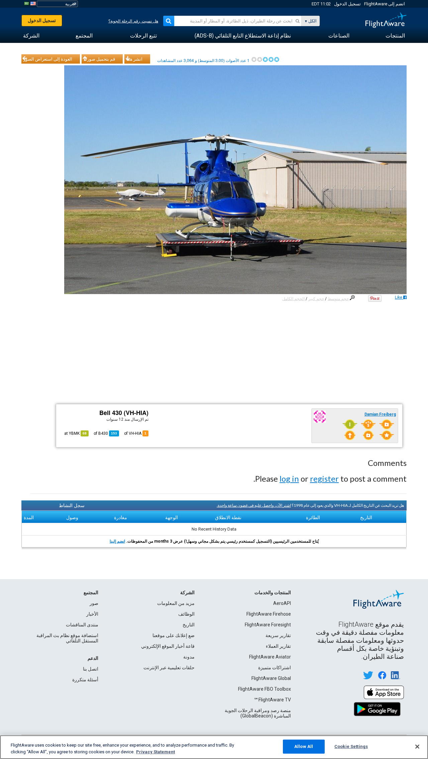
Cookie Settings (351, 746)
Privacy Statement (155, 751)
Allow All (303, 746)
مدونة (189, 657)
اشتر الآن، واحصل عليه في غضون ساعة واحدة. (254, 505)
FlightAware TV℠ (272, 699)
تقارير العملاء (278, 646)
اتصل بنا (90, 669)
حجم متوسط (338, 298)
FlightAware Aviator (270, 657)
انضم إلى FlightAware (384, 3)
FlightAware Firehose (268, 614)
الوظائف (186, 614)
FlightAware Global (271, 678)
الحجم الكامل (293, 298)
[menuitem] (395, 36)
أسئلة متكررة (85, 679)
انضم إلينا (117, 541)
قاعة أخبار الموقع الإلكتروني (168, 646)
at (75, 433)
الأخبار (92, 614)
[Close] (417, 746)
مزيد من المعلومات (176, 603)
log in (289, 478)
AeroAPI (282, 603)
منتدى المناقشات (82, 624)
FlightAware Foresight (268, 624)
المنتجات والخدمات (272, 592)
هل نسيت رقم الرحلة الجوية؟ (133, 21)
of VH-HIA (135, 433)
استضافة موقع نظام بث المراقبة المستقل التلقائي (67, 638)
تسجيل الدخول (347, 3)
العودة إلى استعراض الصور (47, 59)
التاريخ (189, 624)
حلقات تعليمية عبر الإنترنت (169, 667)
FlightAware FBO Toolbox (264, 689)
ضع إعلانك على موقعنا (173, 635)
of (105, 433)
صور (94, 603)
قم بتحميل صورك (99, 59)
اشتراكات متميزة (274, 667)
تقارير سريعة (278, 635)
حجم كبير (316, 298)
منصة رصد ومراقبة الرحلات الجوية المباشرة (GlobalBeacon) (258, 713)
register (324, 478)
